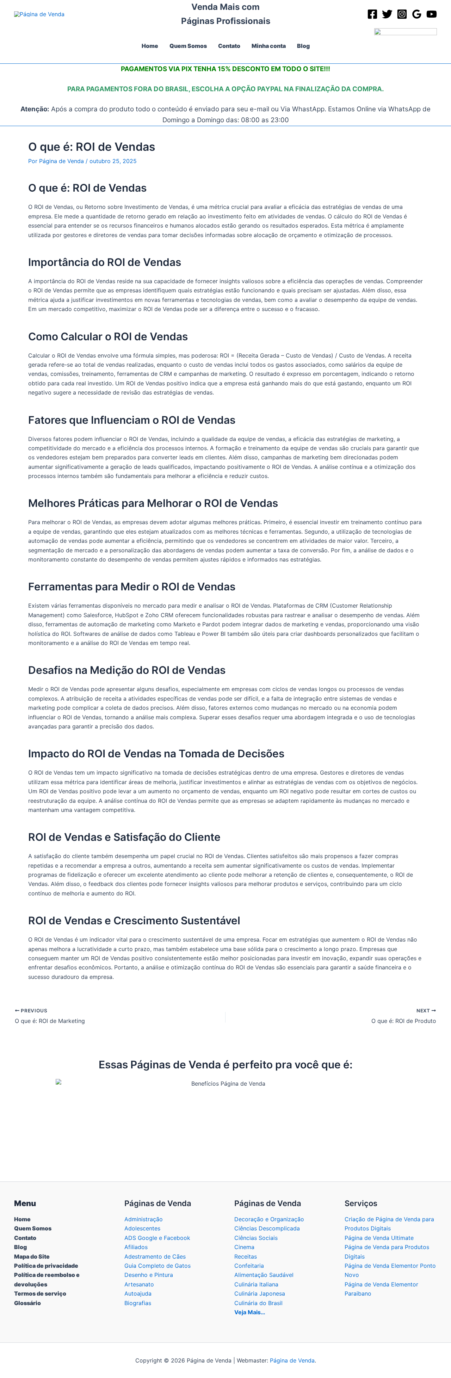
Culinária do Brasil (258, 1302)
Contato (25, 1237)
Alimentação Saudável (264, 1274)
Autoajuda (138, 1293)
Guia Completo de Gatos (157, 1265)
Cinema (244, 1246)
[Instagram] (402, 14)
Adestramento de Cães (155, 1256)
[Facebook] (372, 14)
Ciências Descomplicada (267, 1228)
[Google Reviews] (417, 14)
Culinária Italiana (256, 1284)
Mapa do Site (32, 1256)
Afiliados (136, 1246)
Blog (20, 1246)
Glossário (27, 1302)
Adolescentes (142, 1228)
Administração (143, 1219)
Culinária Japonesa (259, 1293)
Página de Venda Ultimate (379, 1237)
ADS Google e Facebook (157, 1237)
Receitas (245, 1256)
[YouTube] (431, 14)
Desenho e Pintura (148, 1274)
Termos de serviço (40, 1293)
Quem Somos (32, 1228)
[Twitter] (387, 14)
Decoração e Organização (269, 1219)
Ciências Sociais (256, 1237)
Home (22, 1219)
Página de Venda (292, 1360)
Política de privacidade (46, 1265)
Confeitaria (249, 1265)
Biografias (137, 1302)
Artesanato (139, 1284)
